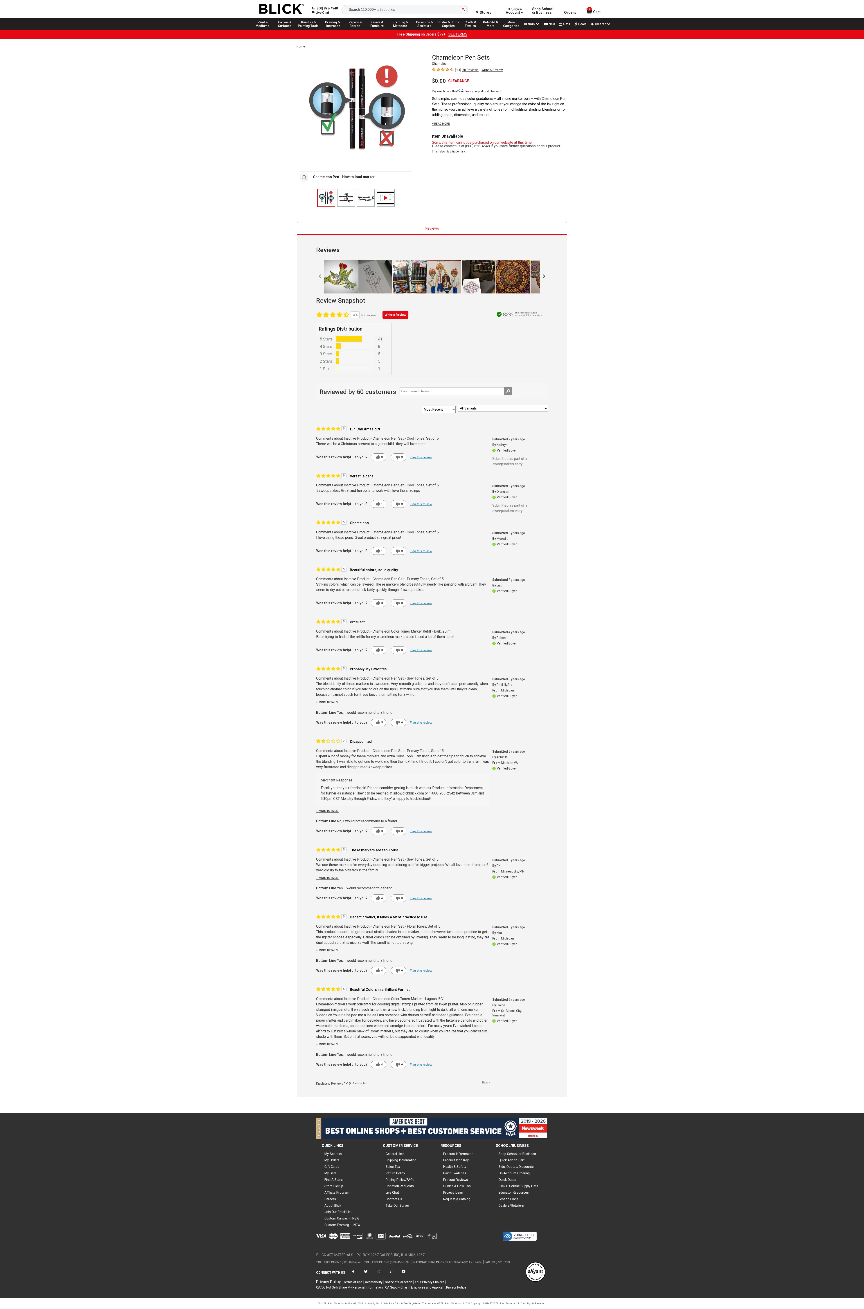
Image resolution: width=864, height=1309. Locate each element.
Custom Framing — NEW (342, 1225)
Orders (570, 12)
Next (486, 1082)
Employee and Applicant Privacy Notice (438, 1287)
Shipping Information (401, 1160)
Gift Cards (331, 1167)
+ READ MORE (441, 123)
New (552, 24)
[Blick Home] (281, 9)
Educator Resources (514, 1192)
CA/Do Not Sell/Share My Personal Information (349, 1287)
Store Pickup (333, 1186)
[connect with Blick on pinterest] (391, 1274)
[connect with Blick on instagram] (378, 1274)
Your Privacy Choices (429, 1282)
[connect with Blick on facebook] (353, 1274)
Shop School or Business (517, 1154)
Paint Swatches (454, 1173)
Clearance (602, 24)
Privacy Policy (328, 1281)
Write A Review (492, 70)
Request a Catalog (456, 1199)
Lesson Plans (508, 1199)
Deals (582, 24)
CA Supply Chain (397, 1287)
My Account (333, 1154)
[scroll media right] (544, 276)
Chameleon (440, 63)
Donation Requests (400, 1186)
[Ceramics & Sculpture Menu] (424, 29)
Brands (529, 24)
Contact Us (394, 1199)
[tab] (432, 228)
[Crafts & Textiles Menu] (472, 29)
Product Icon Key (456, 1160)
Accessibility (373, 1282)
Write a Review (395, 315)
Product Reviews (455, 1180)
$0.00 (439, 81)
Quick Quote (508, 1180)
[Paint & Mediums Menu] (264, 29)
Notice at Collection (398, 1282)
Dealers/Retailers (511, 1206)
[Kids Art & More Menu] (492, 29)
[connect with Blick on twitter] (365, 1274)
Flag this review (421, 457)
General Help (395, 1154)
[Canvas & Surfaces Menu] (285, 29)
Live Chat (392, 1192)
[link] (320, 12)
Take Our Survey (398, 1206)
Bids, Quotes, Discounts (516, 1167)
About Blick (332, 1206)
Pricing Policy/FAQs (400, 1180)
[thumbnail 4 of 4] (386, 198)
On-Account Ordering (514, 1173)
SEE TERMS (457, 34)
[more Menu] (511, 29)
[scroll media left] (320, 276)
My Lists (330, 1173)
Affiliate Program (336, 1192)
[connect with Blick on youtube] (403, 1274)
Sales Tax (393, 1167)
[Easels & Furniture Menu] (378, 29)
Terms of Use (352, 1282)
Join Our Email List (338, 1212)
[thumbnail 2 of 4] (346, 198)
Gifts (566, 24)
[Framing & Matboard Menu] (400, 29)
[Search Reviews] (508, 391)
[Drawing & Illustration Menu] (332, 29)
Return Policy (395, 1173)
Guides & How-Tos (457, 1186)
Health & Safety (454, 1167)
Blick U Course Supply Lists (518, 1186)
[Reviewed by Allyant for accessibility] (535, 1272)
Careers (330, 1199)
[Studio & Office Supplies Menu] (448, 29)
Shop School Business (542, 10)
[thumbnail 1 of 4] (326, 198)
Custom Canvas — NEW (341, 1218)
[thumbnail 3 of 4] (366, 198)
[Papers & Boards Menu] (357, 29)
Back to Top (360, 1083)
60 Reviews (470, 70)
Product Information (458, 1154)
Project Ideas (453, 1192)
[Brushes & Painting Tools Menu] (308, 29)
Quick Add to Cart (511, 1160)
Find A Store (333, 1180)
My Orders (332, 1160)
